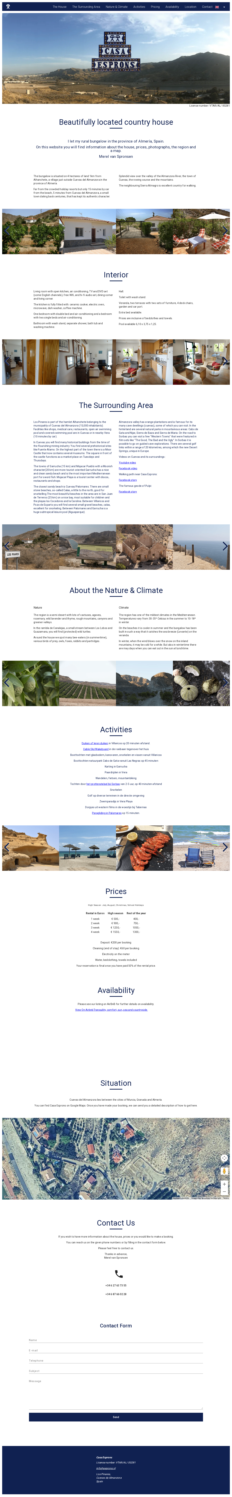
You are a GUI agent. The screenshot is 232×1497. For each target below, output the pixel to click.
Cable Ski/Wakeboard (96, 749)
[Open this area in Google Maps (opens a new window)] (9, 1197)
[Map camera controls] (224, 1158)
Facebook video (128, 468)
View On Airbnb (84, 1009)
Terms (226, 1198)
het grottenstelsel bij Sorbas (103, 784)
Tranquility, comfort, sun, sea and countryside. (121, 1009)
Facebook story (128, 480)
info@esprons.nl (105, 1468)
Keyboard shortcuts (181, 1198)
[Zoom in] (224, 1184)
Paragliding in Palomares (107, 813)
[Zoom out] (224, 1191)
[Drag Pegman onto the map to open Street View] (224, 1171)
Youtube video (127, 462)
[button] (116, 1153)
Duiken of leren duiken (95, 743)
